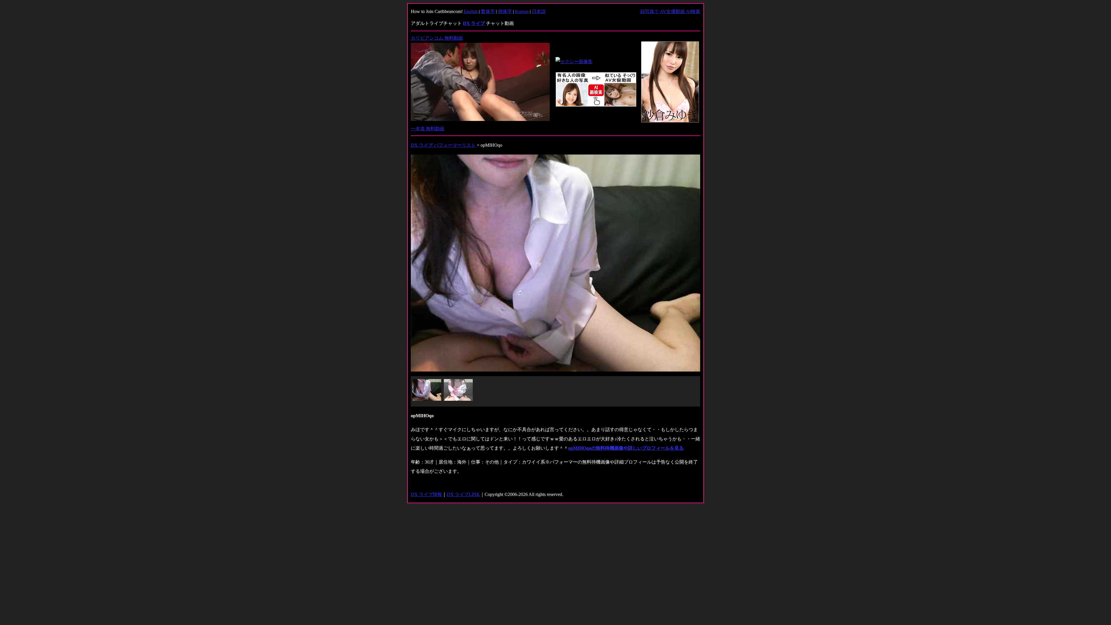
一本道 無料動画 (427, 128)
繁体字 (488, 11)
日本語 (539, 11)
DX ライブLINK (463, 494)
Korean (522, 11)
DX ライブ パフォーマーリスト (443, 145)
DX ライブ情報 (426, 494)
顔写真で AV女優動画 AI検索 (670, 11)
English (471, 11)
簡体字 (505, 11)
